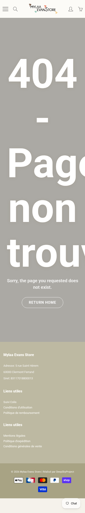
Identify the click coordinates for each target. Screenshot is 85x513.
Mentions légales (14, 435)
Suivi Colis (10, 402)
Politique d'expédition (16, 441)
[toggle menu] (5, 9)
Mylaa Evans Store (30, 471)
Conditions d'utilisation (17, 407)
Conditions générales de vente (22, 446)
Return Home (42, 302)
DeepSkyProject (65, 471)
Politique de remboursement (21, 413)
